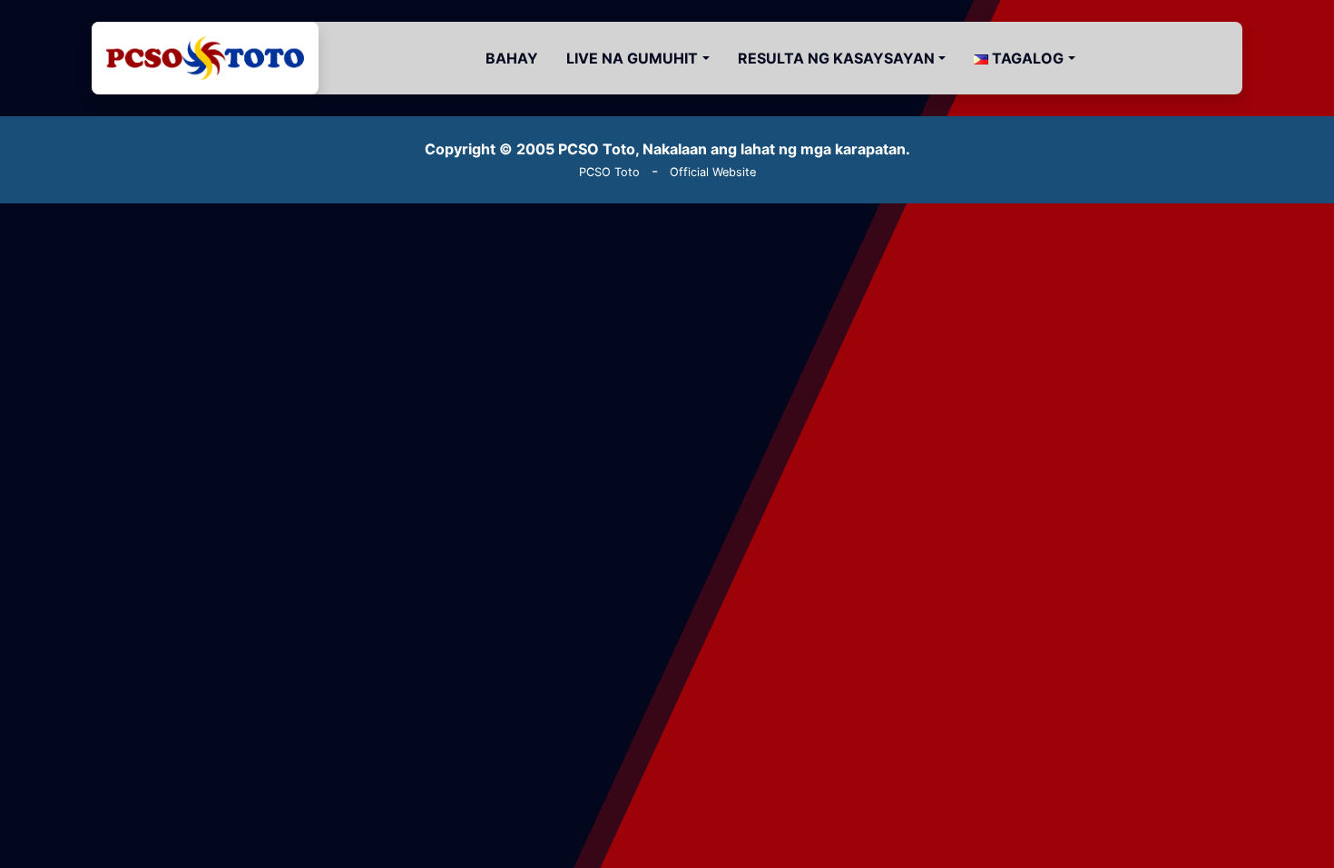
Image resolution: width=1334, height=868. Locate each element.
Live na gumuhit (632, 58)
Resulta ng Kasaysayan (836, 58)
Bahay (512, 58)
